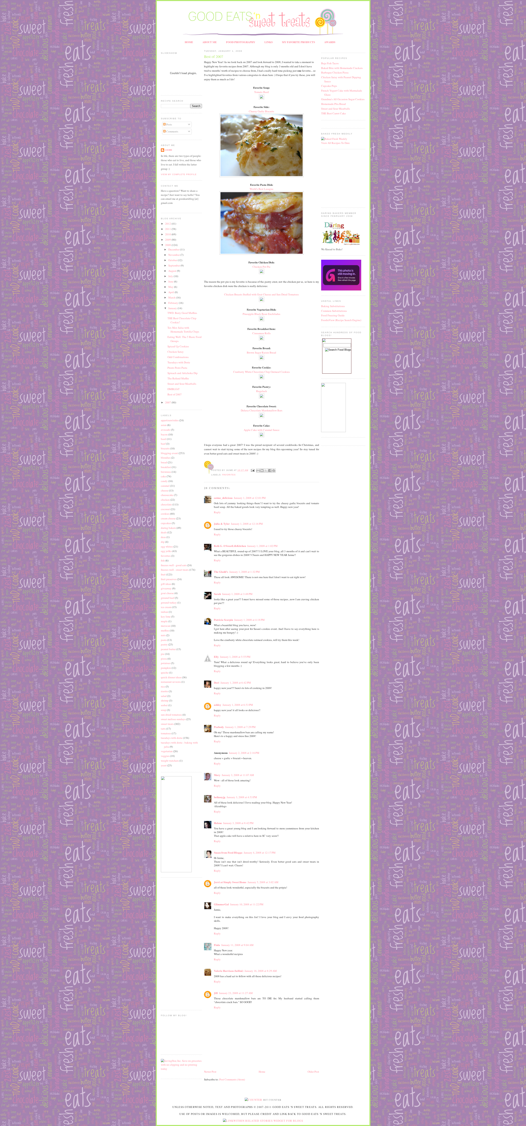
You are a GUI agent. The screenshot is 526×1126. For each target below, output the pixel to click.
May (171, 287)
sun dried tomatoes (171, 714)
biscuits (165, 448)
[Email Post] (252, 470)
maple (164, 621)
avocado (165, 430)
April (171, 292)
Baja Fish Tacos (330, 63)
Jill (216, 993)
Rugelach (261, 391)
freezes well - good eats (174, 565)
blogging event (169, 453)
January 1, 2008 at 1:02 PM (262, 546)
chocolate (166, 504)
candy (164, 481)
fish (163, 560)
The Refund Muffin (178, 378)
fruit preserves (168, 579)
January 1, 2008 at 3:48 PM (237, 594)
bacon (164, 434)
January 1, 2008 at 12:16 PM (247, 524)
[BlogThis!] (262, 470)
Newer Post (210, 1071)
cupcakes (166, 523)
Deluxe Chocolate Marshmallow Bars (261, 410)
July (171, 276)
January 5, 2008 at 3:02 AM (263, 882)
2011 (168, 229)
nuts (163, 635)
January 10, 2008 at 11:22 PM (246, 904)
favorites (166, 556)
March (172, 297)
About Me (209, 42)
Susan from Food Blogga (228, 852)
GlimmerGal (221, 904)
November (174, 255)
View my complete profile (179, 174)
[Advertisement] (173, 943)
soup (163, 710)
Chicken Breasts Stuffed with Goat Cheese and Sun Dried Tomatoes (261, 294)
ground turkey (169, 602)
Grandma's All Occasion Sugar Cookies (343, 99)
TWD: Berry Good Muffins (182, 313)
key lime (166, 616)
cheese (164, 490)
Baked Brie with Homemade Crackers (342, 68)
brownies (166, 472)
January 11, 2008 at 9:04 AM (237, 945)
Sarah (217, 594)
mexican (165, 626)
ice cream (166, 607)
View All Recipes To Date (335, 143)
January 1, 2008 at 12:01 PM (250, 498)
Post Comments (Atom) (232, 1079)
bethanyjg (219, 797)
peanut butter (168, 649)
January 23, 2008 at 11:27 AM (236, 993)
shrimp (164, 700)
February (173, 303)
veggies (165, 756)
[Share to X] (266, 470)
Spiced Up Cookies (178, 346)
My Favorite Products (298, 42)
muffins (165, 630)
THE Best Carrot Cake (333, 113)
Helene (218, 823)
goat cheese (167, 593)
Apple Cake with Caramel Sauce (261, 430)
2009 (168, 239)
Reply (217, 512)
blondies (166, 457)
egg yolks (166, 551)
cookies (165, 513)
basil (163, 439)
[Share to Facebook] (270, 470)
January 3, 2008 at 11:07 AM (238, 775)
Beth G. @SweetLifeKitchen (230, 546)
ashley (217, 705)
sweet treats (167, 724)
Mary (217, 775)
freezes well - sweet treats (175, 570)
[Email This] (258, 470)
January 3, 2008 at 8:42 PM (238, 823)
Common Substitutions (334, 311)
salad (164, 696)
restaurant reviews (171, 682)
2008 (168, 245)
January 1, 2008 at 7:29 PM (240, 727)
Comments (172, 131)
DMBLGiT (173, 389)
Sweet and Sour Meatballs (181, 384)
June (171, 281)
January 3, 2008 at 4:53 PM (242, 797)
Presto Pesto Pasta (177, 368)
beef (163, 443)
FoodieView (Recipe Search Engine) (341, 320)
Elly (216, 657)
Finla (217, 945)
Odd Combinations (178, 357)
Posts (169, 124)
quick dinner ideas (171, 677)
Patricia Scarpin (223, 620)
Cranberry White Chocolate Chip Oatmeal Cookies (261, 372)
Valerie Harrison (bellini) (228, 971)
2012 (168, 223)
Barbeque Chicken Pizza (334, 72)
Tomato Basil (261, 92)
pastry (164, 644)
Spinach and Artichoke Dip (182, 373)
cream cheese (168, 518)
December (174, 249)
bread (164, 462)
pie (162, 654)
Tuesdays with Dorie (178, 362)
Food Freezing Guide (333, 315)
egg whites (167, 546)
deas (163, 537)
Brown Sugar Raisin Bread (261, 352)
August (172, 271)
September (174, 265)
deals (164, 532)
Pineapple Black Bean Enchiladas (261, 314)
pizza (164, 658)
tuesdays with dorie (171, 738)
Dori (216, 682)
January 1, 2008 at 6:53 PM (238, 705)
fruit (163, 574)
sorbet (164, 705)
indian (164, 612)
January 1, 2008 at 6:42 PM (235, 682)
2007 (168, 402)
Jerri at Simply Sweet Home (230, 882)
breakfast (166, 467)
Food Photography (240, 42)
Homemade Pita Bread (333, 104)
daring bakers (168, 528)
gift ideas (166, 584)
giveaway (166, 588)
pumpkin (166, 668)
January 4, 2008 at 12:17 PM (260, 852)
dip (163, 542)
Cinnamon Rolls (261, 333)
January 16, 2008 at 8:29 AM (261, 971)
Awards (329, 42)
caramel (165, 486)
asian (164, 425)
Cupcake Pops (329, 86)
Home (189, 42)
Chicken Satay (175, 352)
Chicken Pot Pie (261, 267)
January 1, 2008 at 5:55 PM (235, 657)
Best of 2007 (174, 394)
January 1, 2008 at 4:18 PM (249, 620)
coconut (165, 509)
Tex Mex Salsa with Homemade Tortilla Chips (183, 330)
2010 (168, 234)
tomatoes (166, 733)
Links (268, 42)
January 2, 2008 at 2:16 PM (244, 753)
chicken (165, 500)
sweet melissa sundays (173, 719)
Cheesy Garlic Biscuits (261, 111)
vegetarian (167, 751)
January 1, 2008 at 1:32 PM (244, 572)
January (173, 308)
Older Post (313, 1071)
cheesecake (167, 495)
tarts (163, 728)
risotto (164, 691)
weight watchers (170, 760)
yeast (164, 765)
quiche (164, 672)
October (173, 260)
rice (163, 686)
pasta (164, 640)
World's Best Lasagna (261, 189)
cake (163, 476)
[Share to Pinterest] (274, 470)
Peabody (219, 727)
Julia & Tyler (222, 524)
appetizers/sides (170, 420)
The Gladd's (221, 572)
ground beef (167, 598)
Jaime (168, 150)
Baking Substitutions (333, 306)
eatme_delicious (223, 498)
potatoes (165, 663)
